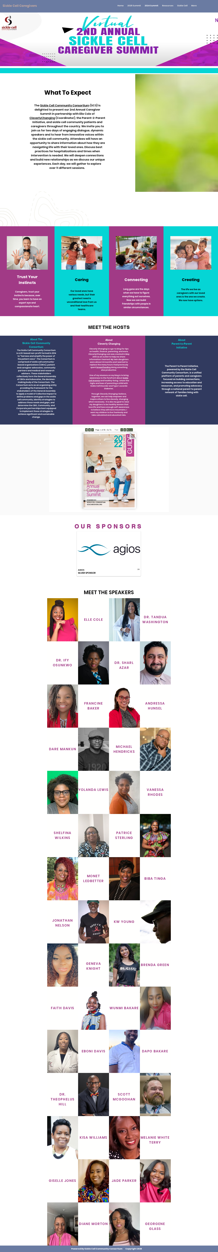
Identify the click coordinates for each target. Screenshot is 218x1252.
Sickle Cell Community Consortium (64, 105)
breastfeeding (104, 367)
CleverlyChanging (42, 118)
